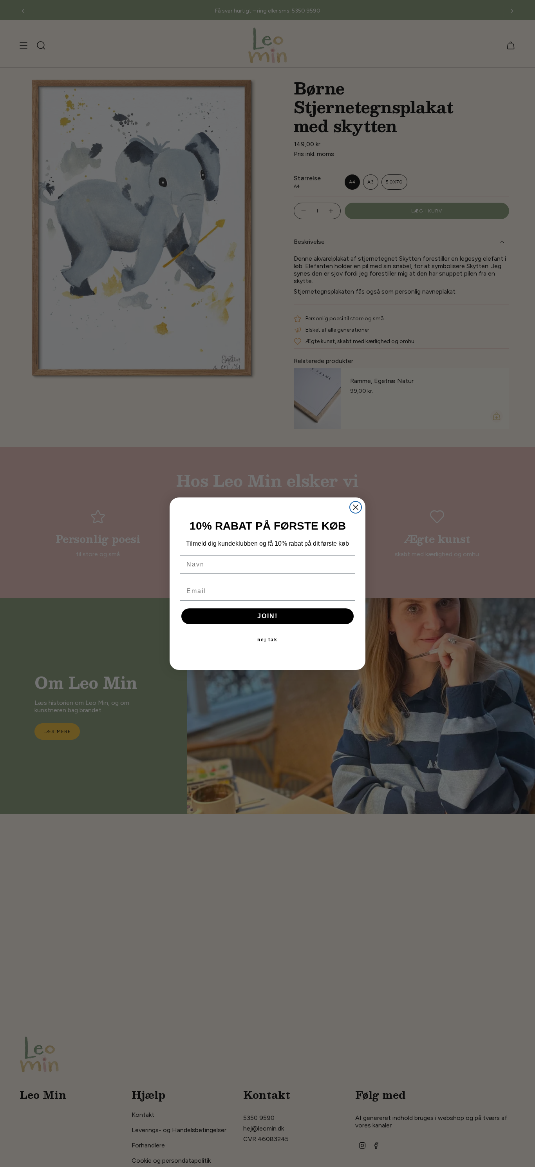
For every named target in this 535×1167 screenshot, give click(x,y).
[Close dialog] (355, 507)
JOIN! (267, 616)
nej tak (267, 639)
